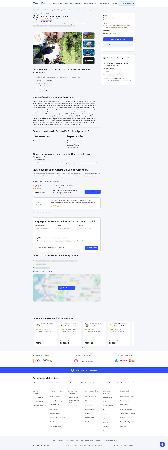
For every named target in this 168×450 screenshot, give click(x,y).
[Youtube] (48, 445)
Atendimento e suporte (127, 413)
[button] (67, 203)
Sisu (104, 410)
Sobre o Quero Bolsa (126, 396)
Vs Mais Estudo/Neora (127, 422)
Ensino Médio (104, 3)
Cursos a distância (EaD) (57, 417)
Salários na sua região (39, 405)
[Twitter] (44, 445)
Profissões (88, 405)
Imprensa (98, 440)
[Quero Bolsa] (40, 3)
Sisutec (105, 426)
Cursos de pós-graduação (54, 405)
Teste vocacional (38, 397)
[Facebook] (34, 445)
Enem (104, 401)
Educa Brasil (124, 426)
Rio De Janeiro (47, 10)
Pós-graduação (90, 409)
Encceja (105, 431)
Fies (104, 418)
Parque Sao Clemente (71, 10)
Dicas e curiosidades (91, 401)
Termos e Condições (57, 440)
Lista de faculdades (74, 397)
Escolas (52, 422)
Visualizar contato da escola (42, 271)
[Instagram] (37, 445)
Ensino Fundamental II (90, 3)
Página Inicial (37, 10)
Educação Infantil (56, 3)
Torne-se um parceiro (110, 440)
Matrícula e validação (126, 417)
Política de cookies (87, 440)
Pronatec (106, 422)
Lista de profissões (38, 401)
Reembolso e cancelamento (124, 405)
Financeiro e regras (126, 409)
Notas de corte (107, 397)
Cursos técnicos (55, 413)
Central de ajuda (91, 370)
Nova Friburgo (58, 10)
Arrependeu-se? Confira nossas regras (86, 360)
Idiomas (87, 413)
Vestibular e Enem (90, 396)
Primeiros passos (125, 401)
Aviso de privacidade (72, 440)
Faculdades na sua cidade (73, 401)
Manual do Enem (108, 405)
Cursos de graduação (56, 401)
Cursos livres (54, 409)
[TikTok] (41, 445)
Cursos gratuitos (55, 426)
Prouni (105, 414)
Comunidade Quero (74, 406)
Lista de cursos (55, 396)
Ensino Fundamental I (72, 3)
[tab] (82, 347)
